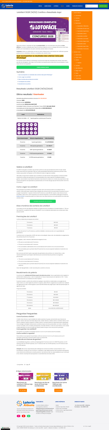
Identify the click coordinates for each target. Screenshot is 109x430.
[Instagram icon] (106, 1)
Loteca (77, 60)
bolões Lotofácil (20, 196)
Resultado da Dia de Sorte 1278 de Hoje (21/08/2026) (42, 384)
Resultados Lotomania (82, 38)
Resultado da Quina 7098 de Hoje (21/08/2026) (59, 384)
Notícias (77, 20)
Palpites (79, 62)
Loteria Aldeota (77, 12)
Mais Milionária (79, 68)
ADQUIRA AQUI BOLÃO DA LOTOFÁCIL (43, 201)
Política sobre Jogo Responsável (64, 410)
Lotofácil (77, 65)
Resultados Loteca (81, 33)
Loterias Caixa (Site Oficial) (62, 407)
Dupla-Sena (78, 57)
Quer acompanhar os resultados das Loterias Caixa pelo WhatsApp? (35, 74)
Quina (76, 73)
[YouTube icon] (103, 1)
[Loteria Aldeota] (7, 6)
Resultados (78, 23)
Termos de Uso (59, 412)
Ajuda (57, 405)
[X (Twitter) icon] (102, 1)
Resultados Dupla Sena (83, 31)
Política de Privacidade (61, 408)
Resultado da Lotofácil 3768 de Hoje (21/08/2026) (25, 384)
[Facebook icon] (101, 1)
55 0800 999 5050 (27, 1)
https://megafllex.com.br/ (43, 412)
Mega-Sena (78, 70)
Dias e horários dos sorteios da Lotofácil (28, 79)
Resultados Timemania (83, 49)
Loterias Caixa (77, 52)
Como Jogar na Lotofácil (24, 77)
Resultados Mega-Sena (83, 41)
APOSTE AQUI (103, 6)
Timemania (78, 78)
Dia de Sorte (78, 55)
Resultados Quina (81, 43)
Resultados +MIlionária (82, 26)
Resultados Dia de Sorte (83, 28)
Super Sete (78, 75)
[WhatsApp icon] (99, 1)
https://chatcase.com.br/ (45, 410)
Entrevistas (78, 15)
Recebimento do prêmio (24, 84)
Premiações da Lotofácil (24, 81)
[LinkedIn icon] (105, 1)
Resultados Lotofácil (82, 36)
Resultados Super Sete (82, 46)
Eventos (77, 18)
